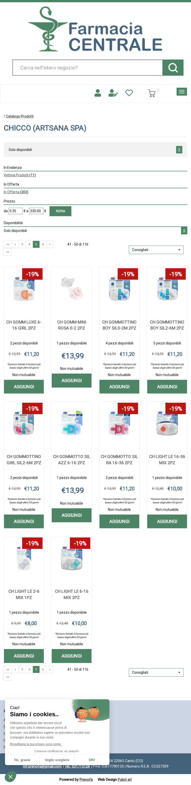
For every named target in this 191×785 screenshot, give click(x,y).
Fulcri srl (125, 779)
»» (7, 252)
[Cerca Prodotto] (173, 68)
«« (7, 244)
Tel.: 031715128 (77, 766)
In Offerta (16, 192)
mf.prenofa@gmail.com (42, 766)
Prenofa (86, 779)
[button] (156, 250)
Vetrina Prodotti (20, 175)
